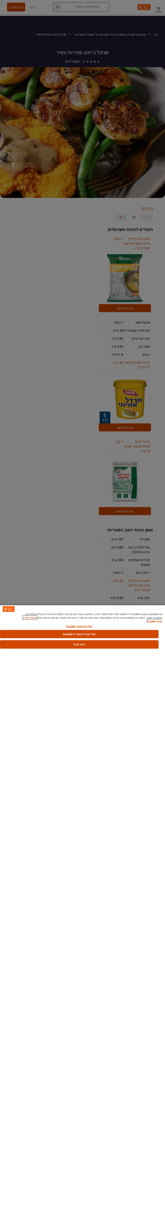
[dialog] (82, 907)
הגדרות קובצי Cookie (79, 626)
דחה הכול (79, 644)
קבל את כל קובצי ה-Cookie (79, 634)
